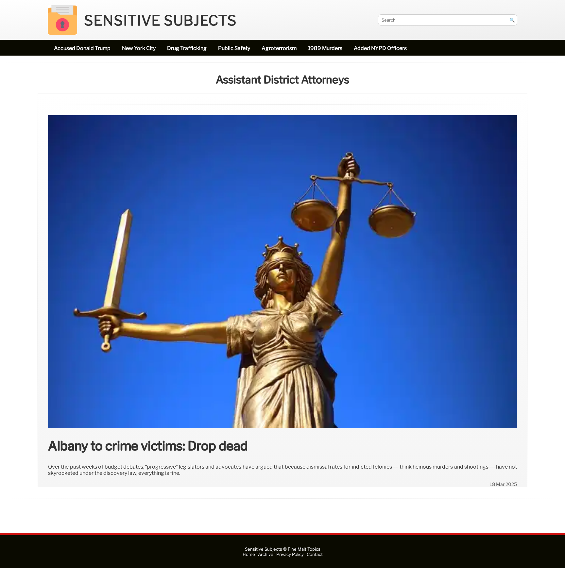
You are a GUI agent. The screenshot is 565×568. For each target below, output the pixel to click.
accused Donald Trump (82, 48)
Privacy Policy (290, 554)
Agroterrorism (279, 48)
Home (249, 554)
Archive (265, 554)
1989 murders (325, 48)
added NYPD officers (380, 48)
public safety (234, 48)
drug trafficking (187, 48)
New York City (139, 48)
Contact (315, 554)
